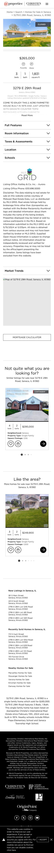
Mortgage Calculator (27, 337)
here (14, 850)
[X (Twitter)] (23, 819)
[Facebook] (16, 819)
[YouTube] (37, 819)
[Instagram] (30, 819)
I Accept (43, 840)
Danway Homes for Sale (19, 686)
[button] (27, 302)
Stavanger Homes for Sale (20, 676)
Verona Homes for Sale (18, 679)
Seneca (44, 96)
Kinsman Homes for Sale (19, 683)
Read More (27, 115)
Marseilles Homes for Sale (20, 673)
